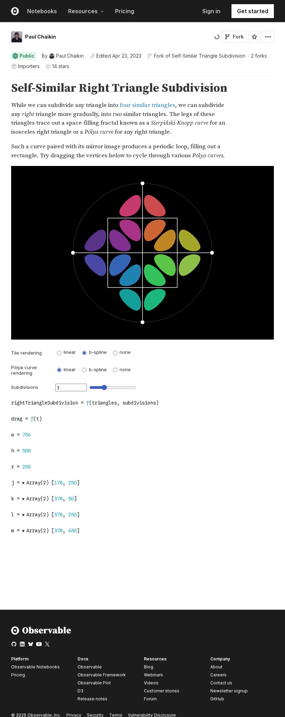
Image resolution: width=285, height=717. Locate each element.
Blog (148, 666)
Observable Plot (94, 682)
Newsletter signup (229, 691)
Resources (83, 11)
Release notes (92, 698)
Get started (252, 11)
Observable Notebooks (35, 666)
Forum (150, 698)
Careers (218, 674)
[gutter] (3, 121)
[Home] (41, 633)
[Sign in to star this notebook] (254, 37)
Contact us (221, 683)
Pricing (124, 11)
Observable (90, 666)
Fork (238, 37)
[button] (3, 78)
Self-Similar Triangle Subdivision (208, 56)
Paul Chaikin (40, 37)
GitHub (217, 698)
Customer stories (161, 690)
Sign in (211, 11)
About (216, 666)
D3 (80, 690)
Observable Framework (102, 674)
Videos (151, 682)
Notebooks (42, 11)
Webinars (153, 674)
